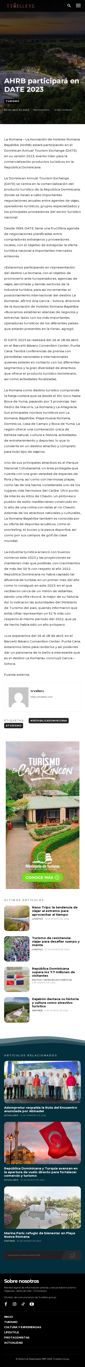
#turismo (13, 725)
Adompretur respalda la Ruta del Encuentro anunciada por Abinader (40, 1109)
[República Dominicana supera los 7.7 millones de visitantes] (17, 979)
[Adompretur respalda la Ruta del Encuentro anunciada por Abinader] (42, 1082)
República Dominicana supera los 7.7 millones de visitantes (53, 972)
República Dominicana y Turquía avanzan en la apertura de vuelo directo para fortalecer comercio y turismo (41, 1172)
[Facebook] (5, 1304)
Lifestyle (37, 919)
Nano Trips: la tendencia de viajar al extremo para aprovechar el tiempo (55, 911)
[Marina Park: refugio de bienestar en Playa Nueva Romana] (42, 1207)
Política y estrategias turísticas (52, 980)
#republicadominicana (48, 720)
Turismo (12, 101)
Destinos (37, 1010)
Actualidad (11, 1115)
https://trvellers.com (42, 696)
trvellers (43, 109)
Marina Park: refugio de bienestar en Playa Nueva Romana (39, 1235)
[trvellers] (18, 697)
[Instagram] (14, 1304)
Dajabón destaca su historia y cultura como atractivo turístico (55, 1002)
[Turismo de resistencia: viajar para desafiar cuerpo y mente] (17, 949)
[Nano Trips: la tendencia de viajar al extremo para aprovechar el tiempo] (17, 918)
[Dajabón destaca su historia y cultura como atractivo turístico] (17, 1010)
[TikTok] (23, 1304)
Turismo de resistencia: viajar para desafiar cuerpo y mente (56, 941)
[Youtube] (31, 1304)
